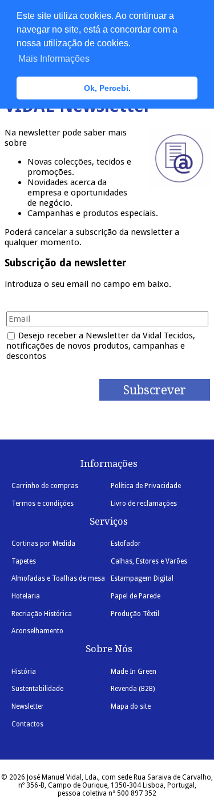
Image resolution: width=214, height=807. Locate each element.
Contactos (27, 724)
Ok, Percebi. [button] (107, 88)
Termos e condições (42, 504)
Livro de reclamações (144, 504)
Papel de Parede (135, 596)
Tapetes (23, 561)
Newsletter (27, 706)
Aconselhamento (37, 631)
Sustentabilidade (37, 689)
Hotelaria (25, 596)
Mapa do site (131, 706)
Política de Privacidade (146, 486)
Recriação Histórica (41, 614)
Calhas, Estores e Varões (149, 561)
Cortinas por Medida (43, 544)
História (23, 672)
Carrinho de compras (44, 486)
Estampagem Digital (142, 578)
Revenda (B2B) (133, 689)
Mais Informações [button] (54, 58)
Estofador (126, 544)
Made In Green (133, 672)
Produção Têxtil (135, 614)
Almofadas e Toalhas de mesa (58, 578)
